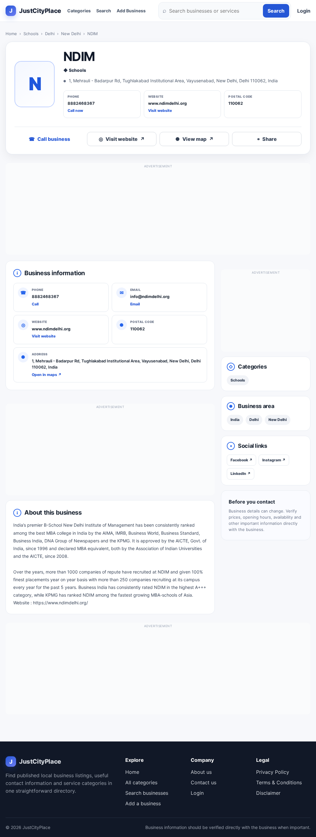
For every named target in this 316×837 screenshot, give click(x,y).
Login (303, 11)
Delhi (50, 33)
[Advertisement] (158, 211)
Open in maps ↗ (46, 374)
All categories (141, 782)
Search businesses (146, 793)
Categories (79, 10)
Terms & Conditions (279, 782)
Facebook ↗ (241, 460)
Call (35, 304)
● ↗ (194, 139)
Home (11, 33)
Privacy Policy (272, 772)
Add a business (143, 803)
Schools (31, 33)
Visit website (160, 110)
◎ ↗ (122, 139)
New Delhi (71, 33)
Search (103, 10)
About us (201, 772)
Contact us (203, 782)
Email (135, 304)
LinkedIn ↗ (241, 473)
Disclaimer (268, 793)
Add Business (131, 10)
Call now (75, 110)
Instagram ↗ (273, 460)
